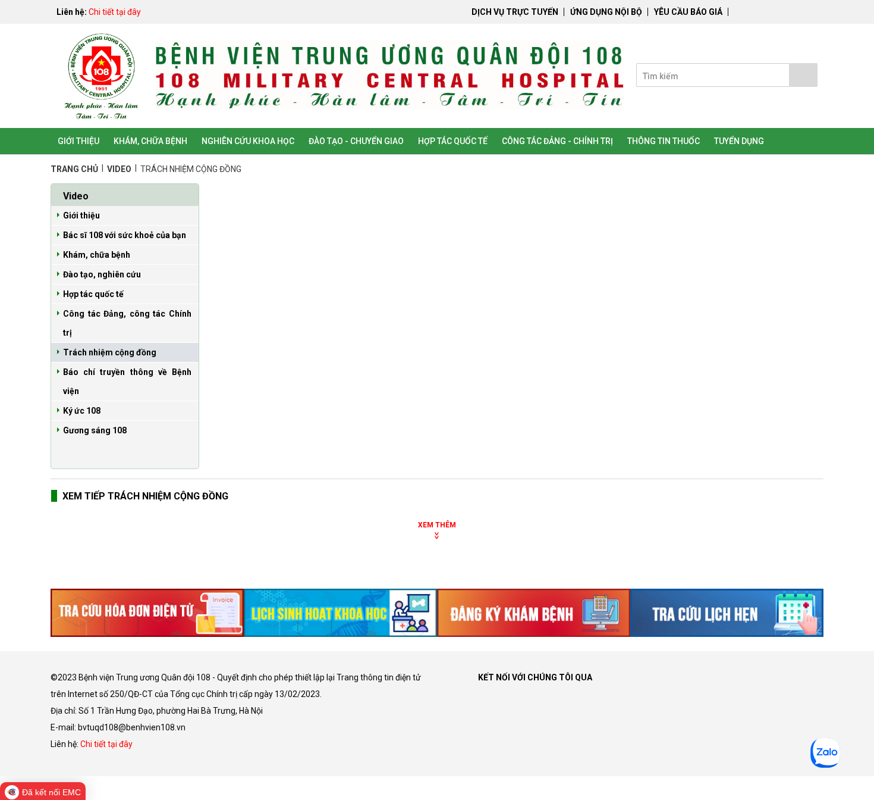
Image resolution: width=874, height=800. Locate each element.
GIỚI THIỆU (78, 141)
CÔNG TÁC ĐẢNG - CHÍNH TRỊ (557, 141)
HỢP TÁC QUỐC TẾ (453, 141)
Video (120, 169)
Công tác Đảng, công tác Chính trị (127, 323)
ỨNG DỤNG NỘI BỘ (606, 12)
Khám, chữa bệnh (96, 255)
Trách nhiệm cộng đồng (109, 352)
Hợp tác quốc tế (93, 294)
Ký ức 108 (81, 410)
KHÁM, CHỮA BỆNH (150, 141)
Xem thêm (437, 525)
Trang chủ (75, 169)
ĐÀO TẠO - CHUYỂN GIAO (356, 141)
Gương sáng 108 (95, 430)
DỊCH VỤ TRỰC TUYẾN (514, 12)
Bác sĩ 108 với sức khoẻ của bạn (124, 235)
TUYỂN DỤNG (739, 141)
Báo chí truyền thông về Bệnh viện (127, 381)
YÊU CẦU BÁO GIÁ (688, 12)
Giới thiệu (81, 215)
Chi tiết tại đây (115, 12)
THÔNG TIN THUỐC (663, 141)
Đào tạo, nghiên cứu (102, 274)
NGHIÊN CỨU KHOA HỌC (248, 141)
